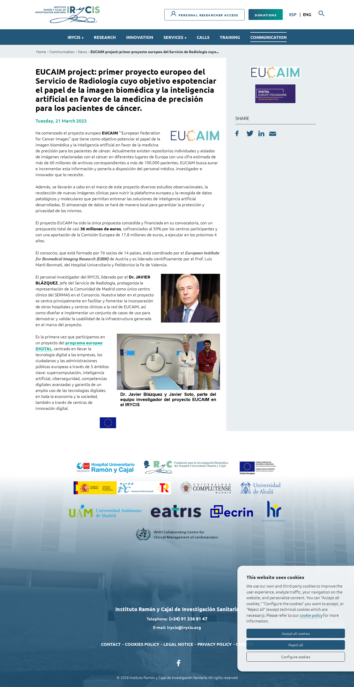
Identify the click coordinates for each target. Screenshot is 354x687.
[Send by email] (272, 134)
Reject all (295, 644)
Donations (266, 15)
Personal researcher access (208, 15)
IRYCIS (75, 37)
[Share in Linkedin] (261, 134)
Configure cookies (295, 656)
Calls (203, 37)
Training (230, 37)
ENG (307, 14)
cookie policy (311, 615)
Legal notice (178, 644)
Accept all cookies (296, 633)
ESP (293, 14)
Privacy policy (214, 644)
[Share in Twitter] (249, 134)
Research (105, 37)
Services (175, 37)
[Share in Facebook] (237, 134)
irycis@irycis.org (184, 627)
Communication (268, 37)
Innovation (139, 37)
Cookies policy (142, 644)
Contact (111, 644)
